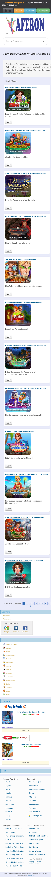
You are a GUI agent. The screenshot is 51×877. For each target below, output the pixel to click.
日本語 (7, 815)
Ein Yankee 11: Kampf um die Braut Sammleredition (25, 130)
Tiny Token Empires (36, 839)
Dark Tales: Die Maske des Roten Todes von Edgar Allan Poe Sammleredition (16, 866)
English (8, 785)
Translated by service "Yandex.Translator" (35, 862)
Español (8, 793)
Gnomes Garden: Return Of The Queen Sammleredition (26, 474)
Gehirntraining (34, 843)
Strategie (8, 688)
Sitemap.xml (31, 876)
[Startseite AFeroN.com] (25, 25)
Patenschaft (33, 808)
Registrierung (34, 804)
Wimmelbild (9, 662)
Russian (8, 819)
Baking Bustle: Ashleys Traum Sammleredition (23, 302)
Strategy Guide (38, 815)
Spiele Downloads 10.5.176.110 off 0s (24, 3)
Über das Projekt (35, 782)
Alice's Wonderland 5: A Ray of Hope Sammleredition (25, 173)
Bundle (7, 695)
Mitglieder (32, 797)
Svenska (8, 811)
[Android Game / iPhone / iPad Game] (8, 10)
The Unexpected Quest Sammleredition (20, 259)
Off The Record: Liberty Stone (39, 836)
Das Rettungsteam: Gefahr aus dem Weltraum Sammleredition (16, 836)
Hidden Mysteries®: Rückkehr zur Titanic (16, 862)
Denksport (8, 673)
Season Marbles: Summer (31, 744)
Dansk (7, 782)
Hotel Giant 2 (10, 832)
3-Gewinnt (8, 666)
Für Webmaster (34, 811)
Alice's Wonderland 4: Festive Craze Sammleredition (25, 517)
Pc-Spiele (18, 10)
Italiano (8, 800)
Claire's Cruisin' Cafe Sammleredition (19, 431)
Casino (7, 691)
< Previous (17, 603)
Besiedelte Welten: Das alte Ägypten (16, 847)
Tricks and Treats (35, 851)
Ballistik (8, 839)
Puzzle (7, 652)
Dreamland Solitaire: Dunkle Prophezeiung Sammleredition (16, 851)
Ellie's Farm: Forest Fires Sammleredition (21, 87)
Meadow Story (34, 828)
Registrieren (7, 619)
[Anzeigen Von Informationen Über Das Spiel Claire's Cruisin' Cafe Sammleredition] (18, 454)
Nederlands (9, 804)
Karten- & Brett (10, 655)
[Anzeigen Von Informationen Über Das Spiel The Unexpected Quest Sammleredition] (18, 282)
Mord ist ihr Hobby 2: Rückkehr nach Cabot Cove (16, 828)
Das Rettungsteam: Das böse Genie (16, 854)
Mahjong (8, 648)
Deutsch (8, 789)
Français (8, 797)
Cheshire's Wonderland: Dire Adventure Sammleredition (27, 345)
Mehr (9, 122)
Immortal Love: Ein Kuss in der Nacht (31, 712)
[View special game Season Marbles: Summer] (7, 750)
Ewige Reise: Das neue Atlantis (16, 858)
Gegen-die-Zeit (10, 680)
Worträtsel (8, 659)
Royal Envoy (33, 847)
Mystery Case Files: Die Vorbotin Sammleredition (16, 843)
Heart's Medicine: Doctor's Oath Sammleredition (24, 560)
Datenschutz (33, 785)
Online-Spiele (43, 10)
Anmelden (6, 616)
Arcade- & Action (11, 645)
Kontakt (31, 793)
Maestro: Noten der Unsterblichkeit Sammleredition (39, 854)
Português (9, 808)
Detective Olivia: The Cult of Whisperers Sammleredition (27, 216)
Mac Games (30, 10)
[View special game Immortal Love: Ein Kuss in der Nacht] (7, 718)
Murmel (8, 670)
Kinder (7, 684)
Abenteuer (9, 677)
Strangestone (33, 832)
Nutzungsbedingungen (37, 789)
